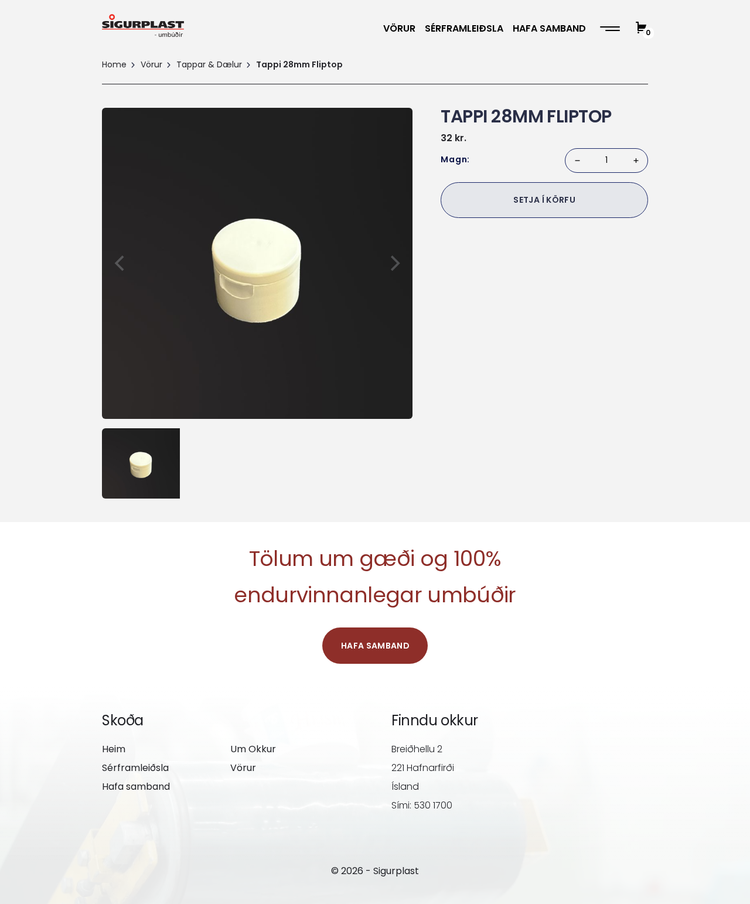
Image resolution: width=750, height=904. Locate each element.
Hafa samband (549, 28)
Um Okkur (253, 749)
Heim (113, 749)
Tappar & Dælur (209, 64)
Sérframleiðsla (464, 28)
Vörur (399, 28)
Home (114, 64)
